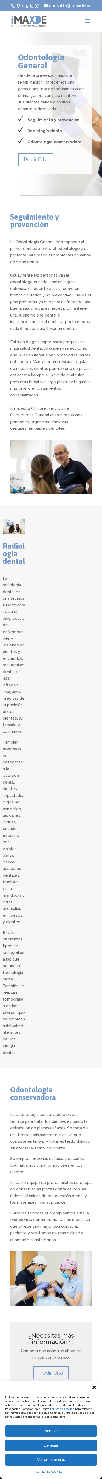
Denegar (51, 1445)
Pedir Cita (36, 159)
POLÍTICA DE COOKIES (48, 1471)
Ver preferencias (51, 1459)
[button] (94, 1387)
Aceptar (51, 1431)
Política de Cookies (62, 1408)
